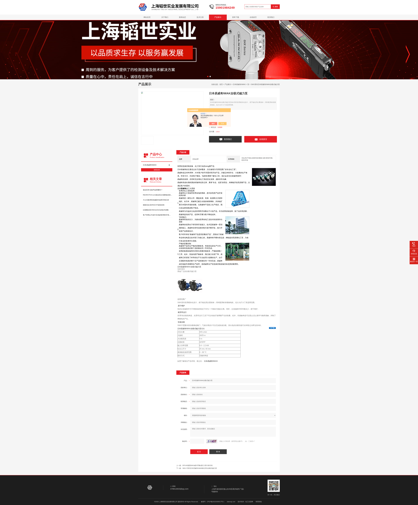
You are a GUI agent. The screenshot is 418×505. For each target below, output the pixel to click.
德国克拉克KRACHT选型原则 (153, 205)
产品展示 (217, 17)
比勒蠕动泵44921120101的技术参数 (156, 210)
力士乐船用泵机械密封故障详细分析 (156, 200)
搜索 (276, 7)
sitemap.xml (231, 501)
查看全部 (157, 170)
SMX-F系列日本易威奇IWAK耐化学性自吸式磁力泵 (199, 468)
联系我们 (270, 17)
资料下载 (235, 17)
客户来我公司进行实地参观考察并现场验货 (157, 215)
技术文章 (200, 17)
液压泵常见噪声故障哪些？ (153, 190)
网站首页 (147, 17)
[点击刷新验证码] (211, 441)
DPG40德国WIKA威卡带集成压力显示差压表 (197, 465)
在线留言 (253, 17)
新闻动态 (182, 17)
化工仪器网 (249, 501)
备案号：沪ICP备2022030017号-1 (212, 501)
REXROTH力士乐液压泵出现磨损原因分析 (157, 195)
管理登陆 (259, 501)
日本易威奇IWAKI (239, 84)
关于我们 (164, 17)
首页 (221, 84)
